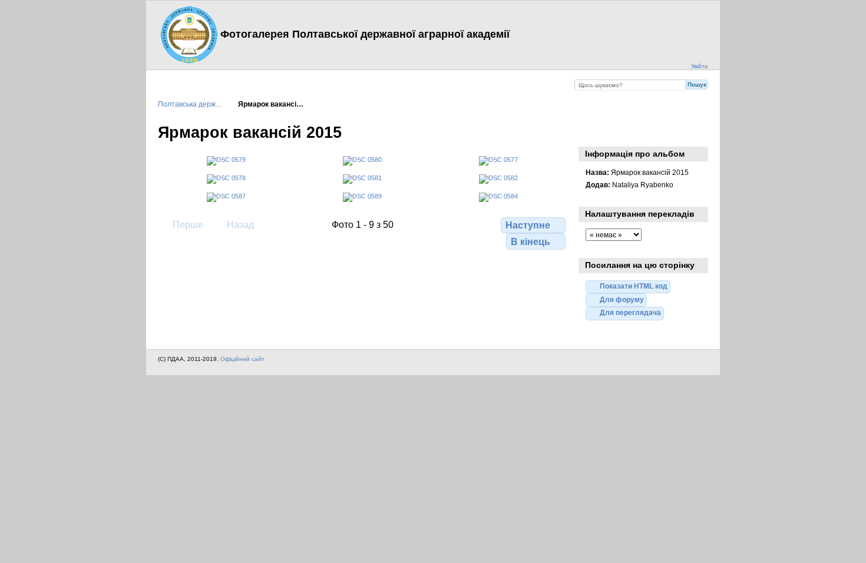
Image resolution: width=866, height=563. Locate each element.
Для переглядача (630, 312)
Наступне (527, 225)
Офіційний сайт (242, 359)
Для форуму (622, 299)
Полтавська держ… (190, 104)
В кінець (530, 242)
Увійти (699, 66)
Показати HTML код (633, 286)
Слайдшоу (591, 131)
